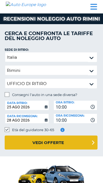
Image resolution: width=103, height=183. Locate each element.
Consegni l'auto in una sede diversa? (44, 94)
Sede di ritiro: (17, 50)
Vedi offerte (48, 142)
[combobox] (75, 105)
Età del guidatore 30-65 (33, 130)
